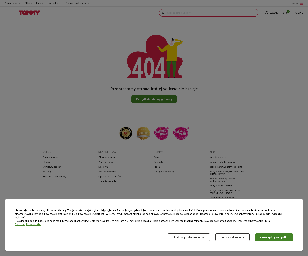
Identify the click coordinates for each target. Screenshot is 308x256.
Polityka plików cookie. (28, 224)
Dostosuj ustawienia (187, 237)
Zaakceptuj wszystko (274, 237)
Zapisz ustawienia (232, 237)
